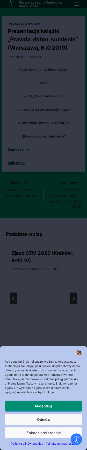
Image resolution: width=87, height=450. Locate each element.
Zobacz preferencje (43, 433)
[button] (79, 352)
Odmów (43, 419)
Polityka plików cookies (27, 443)
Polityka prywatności (59, 443)
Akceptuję (43, 406)
